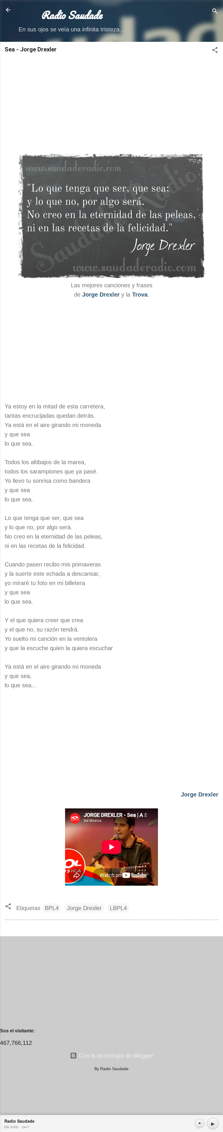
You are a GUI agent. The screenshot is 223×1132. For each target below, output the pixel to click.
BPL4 (52, 908)
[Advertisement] (111, 104)
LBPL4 (118, 908)
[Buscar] (214, 12)
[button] (214, 50)
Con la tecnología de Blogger (115, 1055)
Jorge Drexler (101, 294)
